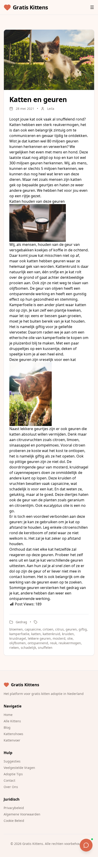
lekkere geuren (39, 638)
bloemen (16, 629)
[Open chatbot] (86, 845)
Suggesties (12, 761)
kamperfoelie (19, 634)
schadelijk (28, 647)
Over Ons (11, 787)
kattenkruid (51, 634)
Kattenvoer (12, 740)
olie (70, 638)
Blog (7, 727)
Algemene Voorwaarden (22, 814)
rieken (14, 647)
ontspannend (38, 643)
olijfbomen (17, 643)
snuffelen (45, 647)
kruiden (68, 634)
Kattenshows (13, 734)
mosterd (59, 638)
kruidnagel (17, 638)
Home (8, 714)
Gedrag (21, 622)
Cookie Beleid (14, 820)
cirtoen (48, 629)
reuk (53, 643)
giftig (83, 629)
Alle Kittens (12, 721)
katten (36, 634)
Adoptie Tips (13, 774)
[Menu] (92, 7)
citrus (59, 629)
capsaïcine (33, 629)
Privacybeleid (14, 808)
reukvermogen (70, 643)
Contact (9, 780)
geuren (71, 629)
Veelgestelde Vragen (19, 767)
